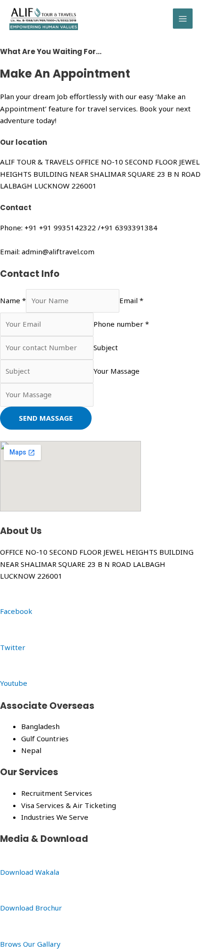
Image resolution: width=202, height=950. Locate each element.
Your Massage (116, 371)
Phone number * (121, 324)
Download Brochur (31, 907)
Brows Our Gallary (30, 944)
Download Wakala (29, 872)
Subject (105, 347)
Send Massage (46, 418)
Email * (131, 300)
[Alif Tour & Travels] (43, 18)
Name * (13, 300)
